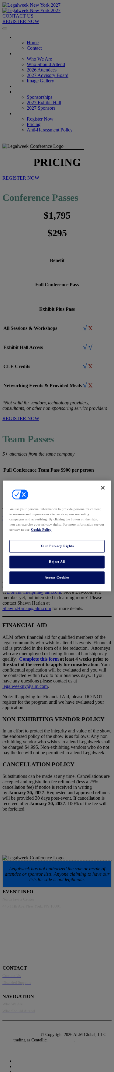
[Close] (102, 487)
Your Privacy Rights (57, 546)
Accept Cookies (57, 577)
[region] (57, 536)
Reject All (57, 561)
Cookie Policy (41, 529)
